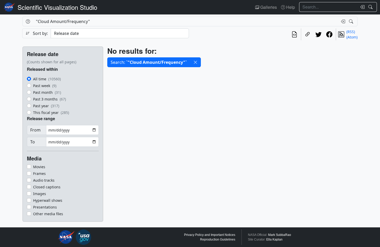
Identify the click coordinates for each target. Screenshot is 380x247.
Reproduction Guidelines (217, 239)
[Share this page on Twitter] (318, 34)
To (32, 142)
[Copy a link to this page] (307, 34)
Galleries (268, 7)
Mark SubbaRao (279, 235)
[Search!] (371, 7)
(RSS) (350, 31)
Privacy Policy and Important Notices (209, 235)
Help (290, 7)
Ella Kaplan (274, 239)
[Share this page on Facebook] (329, 34)
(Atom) (352, 37)
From (35, 130)
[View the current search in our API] (294, 34)
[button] (195, 62)
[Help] (27, 21)
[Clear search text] (361, 7)
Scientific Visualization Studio (57, 7)
